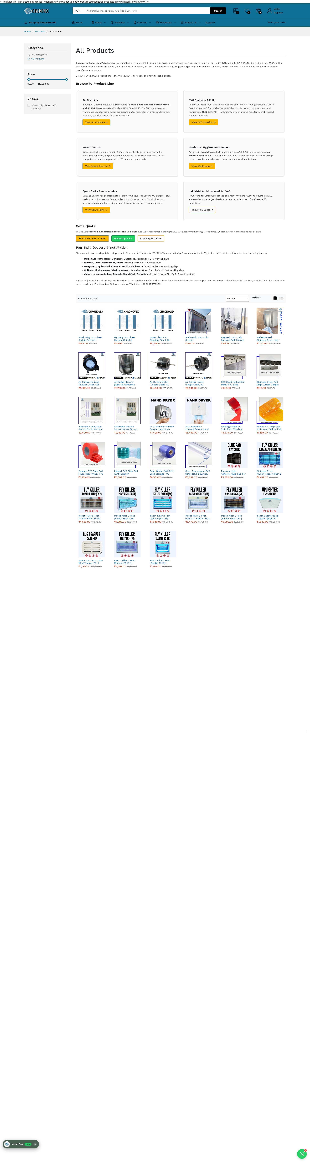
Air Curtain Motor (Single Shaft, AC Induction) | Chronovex (197, 383)
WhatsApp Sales (123, 238)
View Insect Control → (97, 166)
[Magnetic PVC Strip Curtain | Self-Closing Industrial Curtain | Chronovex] (234, 321)
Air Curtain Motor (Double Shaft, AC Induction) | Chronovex (162, 383)
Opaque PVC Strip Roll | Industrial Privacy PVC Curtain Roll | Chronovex (90, 472)
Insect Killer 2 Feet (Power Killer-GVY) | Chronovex (89, 517)
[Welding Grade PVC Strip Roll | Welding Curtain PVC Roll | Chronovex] (234, 410)
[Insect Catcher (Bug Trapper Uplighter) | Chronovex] (270, 499)
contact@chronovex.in (113, 284)
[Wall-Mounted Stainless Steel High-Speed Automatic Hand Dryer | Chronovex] (270, 321)
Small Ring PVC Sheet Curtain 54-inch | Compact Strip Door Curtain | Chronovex (90, 338)
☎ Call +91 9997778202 (92, 238)
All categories (39, 54)
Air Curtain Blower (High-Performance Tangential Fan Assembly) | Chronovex (126, 383)
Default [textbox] (256, 297)
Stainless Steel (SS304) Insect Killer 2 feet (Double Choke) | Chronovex (269, 472)
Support (210, 22)
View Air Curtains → (96, 122)
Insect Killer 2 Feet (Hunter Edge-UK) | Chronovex (231, 517)
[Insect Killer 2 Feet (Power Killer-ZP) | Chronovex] (127, 499)
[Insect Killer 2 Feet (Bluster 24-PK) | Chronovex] (127, 544)
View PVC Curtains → (203, 122)
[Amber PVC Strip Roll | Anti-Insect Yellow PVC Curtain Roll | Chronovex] (270, 410)
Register (278, 13)
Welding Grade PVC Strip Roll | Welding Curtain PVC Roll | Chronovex (231, 428)
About (98, 22)
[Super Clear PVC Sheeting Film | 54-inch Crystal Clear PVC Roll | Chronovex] (163, 321)
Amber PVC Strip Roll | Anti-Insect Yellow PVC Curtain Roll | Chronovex (269, 428)
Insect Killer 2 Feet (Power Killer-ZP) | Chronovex (124, 517)
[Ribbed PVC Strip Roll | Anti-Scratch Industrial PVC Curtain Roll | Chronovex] (127, 455)
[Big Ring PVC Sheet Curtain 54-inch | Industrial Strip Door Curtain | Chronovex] (127, 321)
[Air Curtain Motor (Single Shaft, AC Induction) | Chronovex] (198, 365)
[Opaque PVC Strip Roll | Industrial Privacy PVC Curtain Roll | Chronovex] (91, 455)
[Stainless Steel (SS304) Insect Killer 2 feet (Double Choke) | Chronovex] (270, 455)
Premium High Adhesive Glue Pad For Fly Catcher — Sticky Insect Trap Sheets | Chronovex (233, 472)
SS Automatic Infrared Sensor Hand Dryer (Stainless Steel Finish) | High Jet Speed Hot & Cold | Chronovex (162, 428)
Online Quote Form (151, 238)
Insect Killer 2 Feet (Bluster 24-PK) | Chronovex (124, 562)
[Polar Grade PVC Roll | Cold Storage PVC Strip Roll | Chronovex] (163, 455)
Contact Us (190, 22)
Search (218, 11)
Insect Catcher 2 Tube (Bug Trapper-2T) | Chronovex (90, 562)
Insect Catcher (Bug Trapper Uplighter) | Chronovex (267, 517)
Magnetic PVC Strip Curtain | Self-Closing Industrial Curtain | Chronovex (232, 338)
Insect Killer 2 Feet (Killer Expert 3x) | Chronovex (160, 517)
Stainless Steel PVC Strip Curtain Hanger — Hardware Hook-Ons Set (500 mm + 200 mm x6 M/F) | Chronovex (268, 383)
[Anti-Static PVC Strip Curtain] (198, 321)
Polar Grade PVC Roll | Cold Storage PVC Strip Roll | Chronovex (162, 472)
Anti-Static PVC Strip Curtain (196, 338)
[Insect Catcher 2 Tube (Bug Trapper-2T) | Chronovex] (91, 544)
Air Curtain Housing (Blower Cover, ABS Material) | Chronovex (89, 383)
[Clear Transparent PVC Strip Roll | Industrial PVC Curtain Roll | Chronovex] (198, 455)
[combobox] (256, 297)
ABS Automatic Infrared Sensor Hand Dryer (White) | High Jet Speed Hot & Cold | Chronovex (197, 428)
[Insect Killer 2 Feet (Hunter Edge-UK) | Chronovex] (234, 499)
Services (142, 22)
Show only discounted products (44, 107)
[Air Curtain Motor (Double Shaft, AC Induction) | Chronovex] (163, 365)
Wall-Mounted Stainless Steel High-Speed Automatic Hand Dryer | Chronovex (268, 338)
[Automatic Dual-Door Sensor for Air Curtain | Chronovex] (91, 410)
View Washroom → (202, 166)
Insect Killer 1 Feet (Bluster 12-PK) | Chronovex (160, 562)
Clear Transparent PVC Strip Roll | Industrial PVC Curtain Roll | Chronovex (197, 472)
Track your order (277, 22)
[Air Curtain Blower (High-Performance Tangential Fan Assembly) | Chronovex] (127, 365)
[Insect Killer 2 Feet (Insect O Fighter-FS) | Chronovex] (198, 499)
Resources (166, 22)
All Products (37, 58)
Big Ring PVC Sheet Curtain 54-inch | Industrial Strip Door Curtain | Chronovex (125, 338)
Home (79, 22)
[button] (21, 1144)
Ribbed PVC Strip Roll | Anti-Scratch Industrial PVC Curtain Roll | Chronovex (126, 472)
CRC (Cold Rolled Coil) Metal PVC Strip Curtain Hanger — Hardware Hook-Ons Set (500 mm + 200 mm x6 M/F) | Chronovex (233, 383)
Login (277, 9)
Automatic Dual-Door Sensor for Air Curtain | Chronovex (90, 428)
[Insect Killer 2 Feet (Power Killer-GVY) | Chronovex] (91, 499)
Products (119, 22)
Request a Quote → (202, 209)
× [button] (35, 1144)
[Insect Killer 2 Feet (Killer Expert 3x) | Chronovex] (163, 499)
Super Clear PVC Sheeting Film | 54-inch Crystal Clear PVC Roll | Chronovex (162, 338)
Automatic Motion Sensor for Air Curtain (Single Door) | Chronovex (125, 428)
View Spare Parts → (96, 209)
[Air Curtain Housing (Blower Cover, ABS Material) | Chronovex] (91, 365)
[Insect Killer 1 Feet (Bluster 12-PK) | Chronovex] (163, 544)
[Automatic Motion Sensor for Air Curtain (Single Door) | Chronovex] (127, 410)
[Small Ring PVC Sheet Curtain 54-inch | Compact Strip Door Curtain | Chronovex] (91, 321)
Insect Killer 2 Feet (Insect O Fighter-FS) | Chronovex (197, 517)
